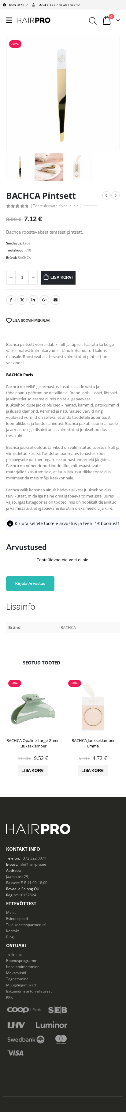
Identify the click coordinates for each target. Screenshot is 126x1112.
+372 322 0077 (33, 858)
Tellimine (14, 954)
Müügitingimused (21, 984)
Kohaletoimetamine (22, 966)
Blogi (10, 936)
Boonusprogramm (21, 960)
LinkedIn (33, 300)
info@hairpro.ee (32, 864)
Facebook (11, 300)
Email (55, 300)
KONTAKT (16, 4)
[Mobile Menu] (9, 20)
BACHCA (24, 257)
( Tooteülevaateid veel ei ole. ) (56, 205)
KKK (9, 997)
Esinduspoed (17, 918)
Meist (11, 912)
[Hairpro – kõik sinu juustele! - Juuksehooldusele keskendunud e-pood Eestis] (33, 20)
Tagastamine (17, 978)
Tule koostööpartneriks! (26, 924)
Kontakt (12, 930)
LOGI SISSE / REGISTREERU (59, 4)
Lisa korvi (61, 277)
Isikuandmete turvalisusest (29, 991)
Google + (44, 300)
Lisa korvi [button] (33, 770)
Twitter (22, 300)
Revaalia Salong (19, 888)
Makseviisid (16, 972)
